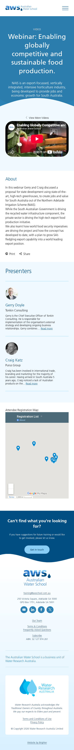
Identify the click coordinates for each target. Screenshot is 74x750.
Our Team (37, 620)
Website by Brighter (37, 742)
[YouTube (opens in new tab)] (23, 609)
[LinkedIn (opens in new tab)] (32, 609)
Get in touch (37, 549)
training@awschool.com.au (37, 593)
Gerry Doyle (14, 305)
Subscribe (37, 635)
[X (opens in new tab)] (50, 609)
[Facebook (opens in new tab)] (41, 609)
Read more (47, 328)
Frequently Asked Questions (37, 629)
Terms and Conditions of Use (37, 718)
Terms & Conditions (37, 626)
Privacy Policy (37, 722)
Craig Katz (13, 360)
